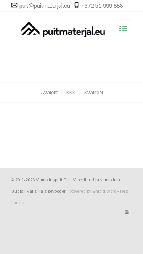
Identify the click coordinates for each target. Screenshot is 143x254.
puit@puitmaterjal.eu (44, 5)
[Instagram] (126, 212)
